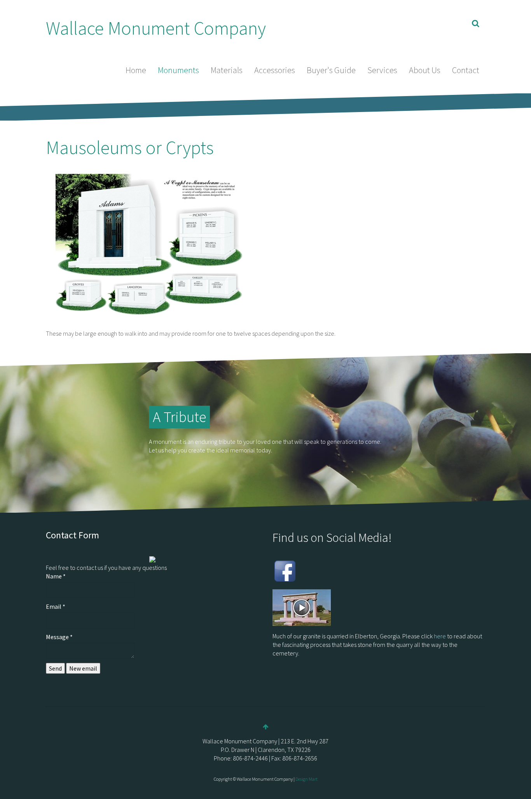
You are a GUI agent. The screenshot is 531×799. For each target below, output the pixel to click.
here (440, 636)
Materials (227, 70)
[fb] (284, 570)
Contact (465, 70)
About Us (424, 70)
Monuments (178, 70)
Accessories (274, 70)
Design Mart (306, 779)
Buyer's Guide (331, 70)
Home (136, 70)
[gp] (314, 570)
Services (382, 70)
